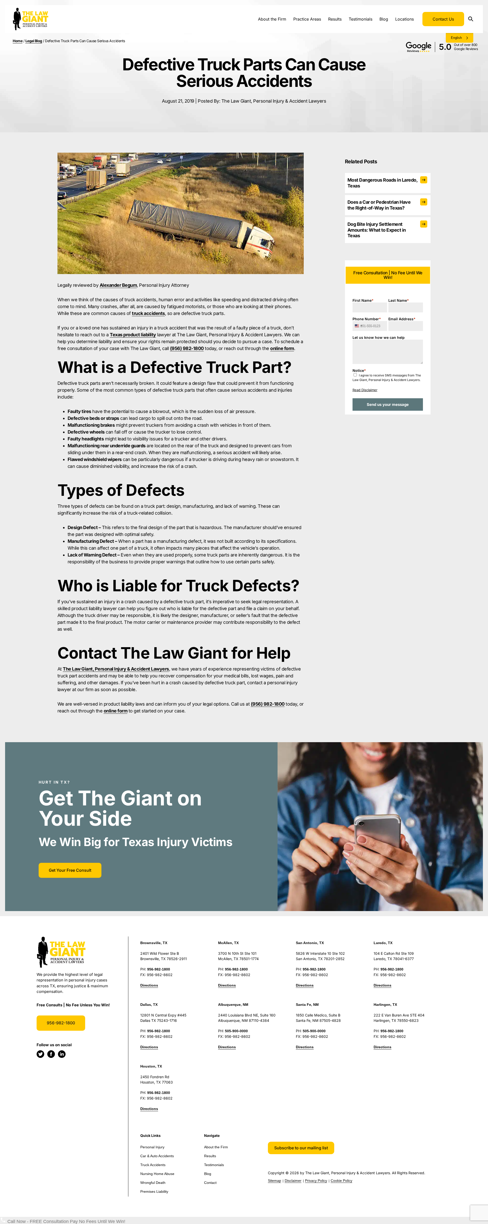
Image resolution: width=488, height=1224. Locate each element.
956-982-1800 (61, 1022)
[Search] (472, 19)
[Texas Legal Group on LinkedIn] (62, 1054)
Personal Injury (152, 1147)
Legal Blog (33, 41)
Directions (149, 985)
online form (282, 348)
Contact (210, 1183)
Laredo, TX (383, 943)
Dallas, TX (149, 1005)
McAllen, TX (228, 943)
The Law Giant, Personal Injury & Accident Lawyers (116, 669)
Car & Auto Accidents (157, 1156)
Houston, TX (151, 1066)
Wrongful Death (152, 1183)
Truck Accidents (152, 1165)
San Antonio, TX (310, 943)
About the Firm (272, 19)
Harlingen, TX (385, 1005)
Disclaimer (293, 1181)
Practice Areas (307, 19)
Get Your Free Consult (70, 870)
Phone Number (367, 319)
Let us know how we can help (379, 337)
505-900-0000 (236, 1031)
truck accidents (148, 313)
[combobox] (358, 326)
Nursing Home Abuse (157, 1174)
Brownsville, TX (153, 943)
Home (17, 41)
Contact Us (443, 19)
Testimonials (360, 19)
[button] (301, 1148)
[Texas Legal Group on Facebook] (51, 1054)
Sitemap (274, 1181)
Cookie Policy (341, 1181)
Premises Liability (154, 1191)
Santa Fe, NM (307, 1005)
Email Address (402, 319)
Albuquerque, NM (233, 1005)
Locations (404, 19)
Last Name (398, 300)
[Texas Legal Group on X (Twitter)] (40, 1054)
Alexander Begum (118, 285)
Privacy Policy (316, 1181)
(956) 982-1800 (187, 348)
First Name (363, 300)
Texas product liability (133, 334)
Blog (383, 19)
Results (335, 19)
